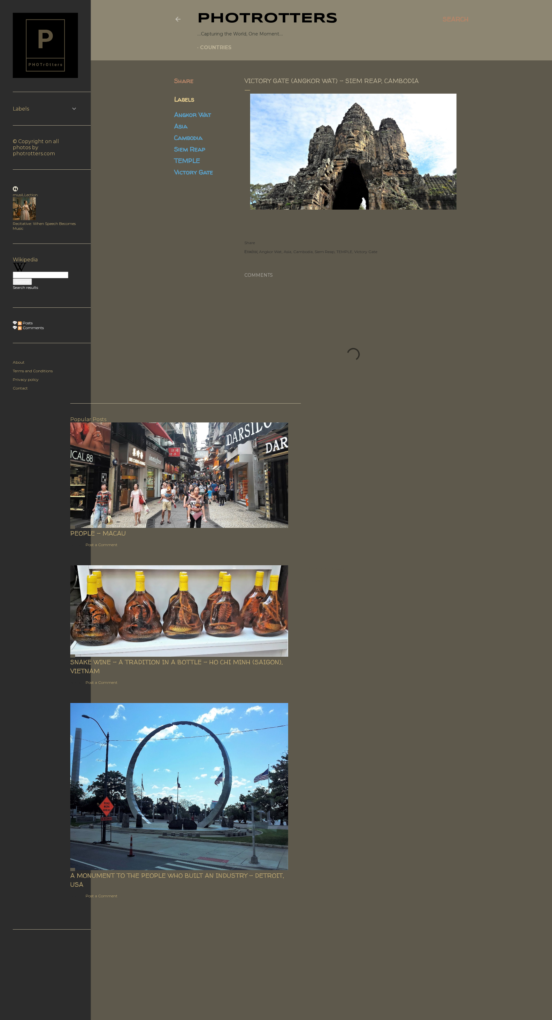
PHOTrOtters (267, 18)
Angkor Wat (192, 114)
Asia (181, 126)
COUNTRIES (216, 47)
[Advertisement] (321, 488)
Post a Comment (102, 544)
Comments (33, 327)
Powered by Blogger (326, 568)
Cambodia (188, 137)
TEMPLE (187, 160)
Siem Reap (189, 149)
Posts (27, 323)
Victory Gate (193, 172)
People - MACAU (98, 533)
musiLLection (25, 194)
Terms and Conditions (33, 370)
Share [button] (184, 80)
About (19, 362)
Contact (20, 388)
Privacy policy (26, 379)
